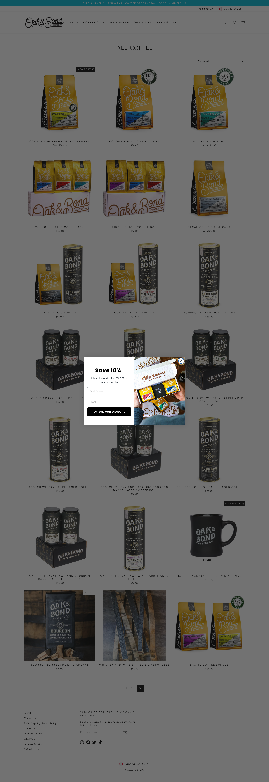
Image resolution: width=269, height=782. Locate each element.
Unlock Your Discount (109, 411)
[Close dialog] (181, 361)
